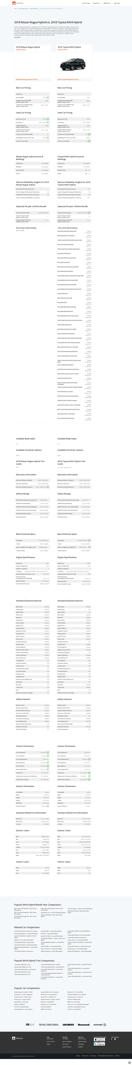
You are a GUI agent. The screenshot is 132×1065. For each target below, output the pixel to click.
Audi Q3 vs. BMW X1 (46, 1007)
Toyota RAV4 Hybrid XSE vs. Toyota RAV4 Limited (79, 969)
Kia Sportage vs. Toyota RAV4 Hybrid (77, 949)
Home (15, 8)
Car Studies (65, 1038)
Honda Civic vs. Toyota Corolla (22, 999)
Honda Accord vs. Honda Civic (75, 997)
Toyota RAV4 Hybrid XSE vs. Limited (50, 964)
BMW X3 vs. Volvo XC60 (74, 1002)
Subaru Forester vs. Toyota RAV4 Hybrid (51, 949)
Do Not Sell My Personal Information (105, 1055)
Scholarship (81, 1044)
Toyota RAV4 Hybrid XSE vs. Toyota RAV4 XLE (80, 976)
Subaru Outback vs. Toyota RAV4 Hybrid (51, 951)
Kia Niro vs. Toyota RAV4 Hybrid (49, 933)
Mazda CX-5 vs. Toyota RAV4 (75, 992)
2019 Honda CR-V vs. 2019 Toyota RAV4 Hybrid (53, 912)
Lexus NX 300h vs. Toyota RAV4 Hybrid (51, 931)
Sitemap (78, 1055)
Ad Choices (117, 1055)
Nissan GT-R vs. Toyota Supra (49, 994)
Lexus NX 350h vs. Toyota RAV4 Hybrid (51, 946)
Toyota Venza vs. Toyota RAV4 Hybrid (78, 940)
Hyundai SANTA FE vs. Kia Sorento (50, 992)
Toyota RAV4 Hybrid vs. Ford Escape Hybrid (25, 945)
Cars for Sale (86, 3)
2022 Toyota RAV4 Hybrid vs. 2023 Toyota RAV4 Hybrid (25, 909)
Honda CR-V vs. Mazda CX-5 (48, 997)
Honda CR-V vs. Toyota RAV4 (48, 1004)
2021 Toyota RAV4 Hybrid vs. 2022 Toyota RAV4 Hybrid (25, 913)
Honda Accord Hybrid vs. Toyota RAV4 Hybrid (80, 951)
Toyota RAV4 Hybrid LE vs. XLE (22, 964)
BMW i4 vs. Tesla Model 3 (47, 1002)
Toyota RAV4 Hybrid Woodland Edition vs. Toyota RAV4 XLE (52, 974)
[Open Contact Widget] (129, 1062)
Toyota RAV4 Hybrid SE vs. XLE (22, 974)
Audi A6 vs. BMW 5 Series (74, 999)
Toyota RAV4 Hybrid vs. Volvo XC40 (77, 937)
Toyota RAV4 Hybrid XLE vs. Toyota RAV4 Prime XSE (52, 978)
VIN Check (106, 3)
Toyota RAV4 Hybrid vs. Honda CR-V (23, 951)
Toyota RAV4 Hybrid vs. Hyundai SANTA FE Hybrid (79, 931)
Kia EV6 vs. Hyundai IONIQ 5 (21, 1007)
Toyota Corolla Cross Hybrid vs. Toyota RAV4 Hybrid (80, 943)
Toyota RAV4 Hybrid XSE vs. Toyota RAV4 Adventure (52, 970)
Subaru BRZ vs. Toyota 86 (21, 1002)
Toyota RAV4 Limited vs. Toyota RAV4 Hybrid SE (80, 965)
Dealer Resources (66, 1047)
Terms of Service (85, 1055)
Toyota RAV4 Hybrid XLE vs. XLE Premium (25, 969)
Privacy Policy (93, 1055)
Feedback (80, 1047)
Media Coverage (82, 1041)
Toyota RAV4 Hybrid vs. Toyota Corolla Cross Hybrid (53, 939)
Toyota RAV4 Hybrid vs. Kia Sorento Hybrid (79, 935)
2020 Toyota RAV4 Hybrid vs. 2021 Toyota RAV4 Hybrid (52, 909)
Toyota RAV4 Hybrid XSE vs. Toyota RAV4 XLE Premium (80, 973)
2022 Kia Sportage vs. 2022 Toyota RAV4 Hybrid (51, 915)
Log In (118, 3)
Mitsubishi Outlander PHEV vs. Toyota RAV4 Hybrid (26, 948)
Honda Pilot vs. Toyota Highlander (23, 994)
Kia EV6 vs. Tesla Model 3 (74, 1009)
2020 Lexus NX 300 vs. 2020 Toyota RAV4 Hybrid (78, 911)
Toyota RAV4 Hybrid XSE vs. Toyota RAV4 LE (52, 967)
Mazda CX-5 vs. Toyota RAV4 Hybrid (23, 940)
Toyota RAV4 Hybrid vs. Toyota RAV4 (24, 942)
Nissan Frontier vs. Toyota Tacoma (50, 999)
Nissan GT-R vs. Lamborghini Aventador (78, 1004)
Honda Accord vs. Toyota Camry (22, 997)
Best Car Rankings (67, 1041)
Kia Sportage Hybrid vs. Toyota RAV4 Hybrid (26, 933)
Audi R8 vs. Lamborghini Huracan (76, 1007)
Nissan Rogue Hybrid (23, 8)
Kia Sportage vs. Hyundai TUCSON (23, 992)
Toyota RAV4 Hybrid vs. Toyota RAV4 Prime (79, 946)
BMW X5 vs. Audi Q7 (46, 1009)
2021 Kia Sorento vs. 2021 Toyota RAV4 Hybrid (80, 908)
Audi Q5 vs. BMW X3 (19, 1004)
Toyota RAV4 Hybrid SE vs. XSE (22, 972)
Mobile (48, 1044)
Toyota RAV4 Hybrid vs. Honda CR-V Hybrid (25, 931)
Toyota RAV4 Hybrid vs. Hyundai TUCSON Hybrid (25, 936)
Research (96, 3)
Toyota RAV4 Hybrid (33, 8)
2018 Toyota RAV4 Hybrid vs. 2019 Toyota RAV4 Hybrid (25, 917)
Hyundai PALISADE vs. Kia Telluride (77, 994)
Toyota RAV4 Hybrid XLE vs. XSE (22, 967)
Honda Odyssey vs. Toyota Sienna (23, 1009)
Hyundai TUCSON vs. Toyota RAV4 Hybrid (52, 936)
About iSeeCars (82, 1038)
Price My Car (65, 1044)
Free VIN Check (50, 1041)
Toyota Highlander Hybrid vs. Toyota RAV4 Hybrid (52, 943)
